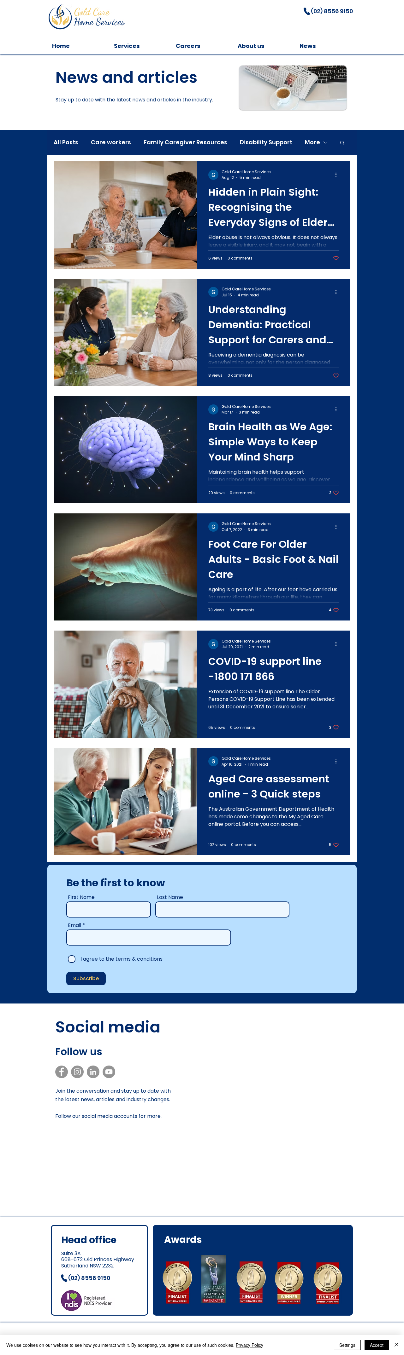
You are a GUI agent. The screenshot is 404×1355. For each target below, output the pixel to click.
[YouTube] (109, 1072)
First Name (81, 897)
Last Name (170, 897)
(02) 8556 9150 (332, 11)
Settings (347, 1345)
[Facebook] (61, 1072)
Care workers (111, 142)
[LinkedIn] (93, 1072)
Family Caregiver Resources (185, 142)
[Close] (396, 1345)
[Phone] (307, 11)
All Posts (66, 142)
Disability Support (266, 142)
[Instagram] (77, 1072)
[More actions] (338, 175)
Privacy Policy (249, 1345)
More (312, 142)
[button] (342, 143)
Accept (376, 1345)
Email (74, 925)
